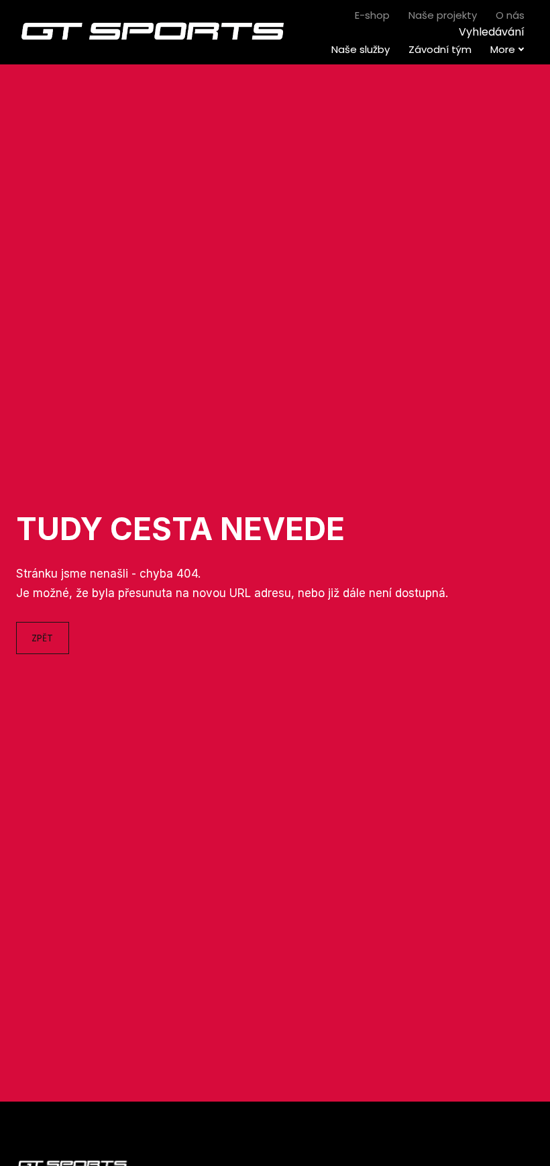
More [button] (502, 49)
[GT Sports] (153, 32)
